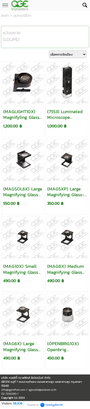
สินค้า (5, 15)
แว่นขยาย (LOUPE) (11, 36)
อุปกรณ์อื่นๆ (22, 15)
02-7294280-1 (9, 394)
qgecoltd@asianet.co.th (42, 390)
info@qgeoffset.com (13, 390)
